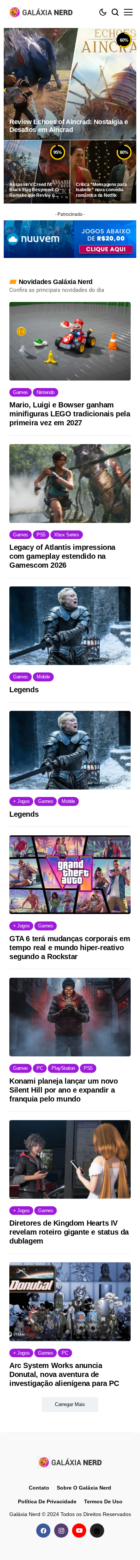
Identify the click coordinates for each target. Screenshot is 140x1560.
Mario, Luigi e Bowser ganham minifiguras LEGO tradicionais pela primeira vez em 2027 (69, 414)
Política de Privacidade (47, 1501)
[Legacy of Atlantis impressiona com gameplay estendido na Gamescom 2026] (70, 483)
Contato (39, 1488)
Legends (23, 690)
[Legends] (70, 625)
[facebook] (43, 1530)
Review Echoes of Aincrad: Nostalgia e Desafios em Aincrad (68, 126)
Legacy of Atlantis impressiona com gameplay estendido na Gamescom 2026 (62, 556)
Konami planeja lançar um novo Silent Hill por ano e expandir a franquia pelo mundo (63, 1090)
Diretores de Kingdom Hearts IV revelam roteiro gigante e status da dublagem (69, 1232)
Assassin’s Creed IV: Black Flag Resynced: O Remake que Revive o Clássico (34, 190)
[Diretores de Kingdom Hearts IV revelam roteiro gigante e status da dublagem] (70, 1159)
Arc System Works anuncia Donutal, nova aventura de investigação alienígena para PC (64, 1374)
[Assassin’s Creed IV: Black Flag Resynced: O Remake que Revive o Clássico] (37, 172)
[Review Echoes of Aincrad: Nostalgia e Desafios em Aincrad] (70, 84)
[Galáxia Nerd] (41, 12)
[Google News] (97, 1530)
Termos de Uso (103, 1501)
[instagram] (61, 1530)
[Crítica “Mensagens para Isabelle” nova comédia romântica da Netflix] (103, 172)
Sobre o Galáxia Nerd (84, 1488)
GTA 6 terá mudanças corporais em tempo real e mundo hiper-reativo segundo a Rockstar (69, 948)
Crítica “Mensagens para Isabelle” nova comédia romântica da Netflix (101, 190)
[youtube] (79, 1530)
